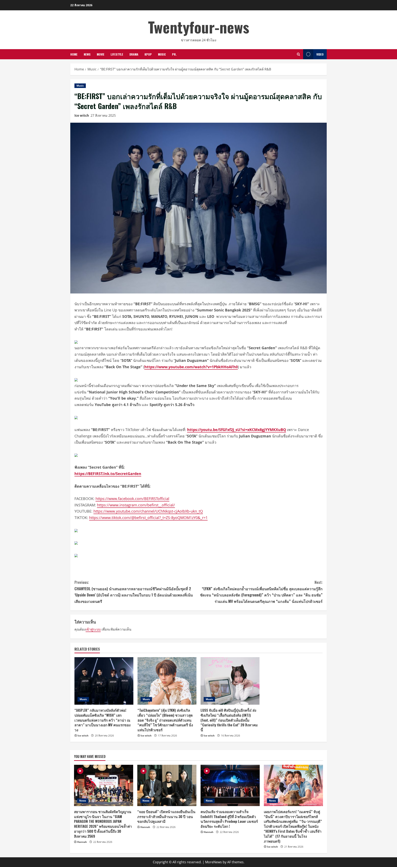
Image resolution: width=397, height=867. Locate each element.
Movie (100, 54)
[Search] (298, 54)
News (87, 54)
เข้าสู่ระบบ (93, 629)
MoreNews (213, 862)
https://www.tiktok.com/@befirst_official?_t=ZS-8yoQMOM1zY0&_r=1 (148, 517)
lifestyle (117, 54)
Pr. (174, 54)
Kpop (148, 54)
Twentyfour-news (198, 27)
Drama (133, 54)
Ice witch (81, 115)
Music (162, 54)
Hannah (82, 842)
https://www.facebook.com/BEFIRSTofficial (132, 498)
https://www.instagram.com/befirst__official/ (136, 504)
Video (320, 54)
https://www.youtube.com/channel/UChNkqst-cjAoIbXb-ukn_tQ (148, 511)
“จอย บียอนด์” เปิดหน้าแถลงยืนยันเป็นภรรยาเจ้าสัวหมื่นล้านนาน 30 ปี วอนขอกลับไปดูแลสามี (166, 816)
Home (74, 54)
